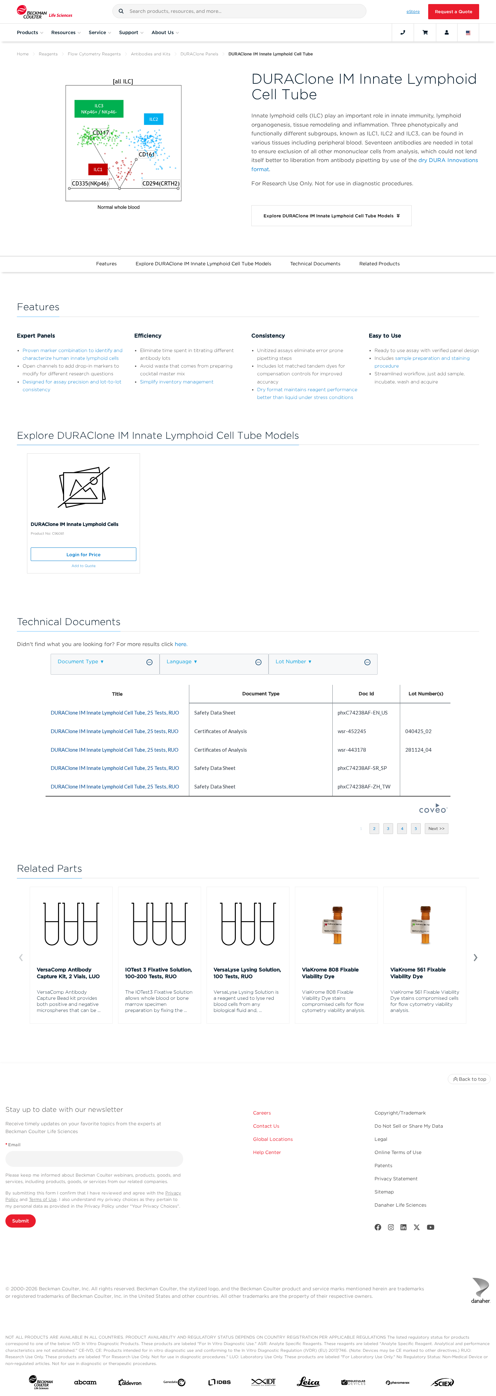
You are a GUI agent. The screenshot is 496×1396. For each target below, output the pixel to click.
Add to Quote (83, 566)
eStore (413, 11)
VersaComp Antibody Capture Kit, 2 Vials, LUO (68, 973)
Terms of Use (43, 1199)
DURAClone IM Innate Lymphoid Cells (74, 524)
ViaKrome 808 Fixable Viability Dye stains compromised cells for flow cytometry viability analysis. (333, 1001)
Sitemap (384, 1191)
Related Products (379, 263)
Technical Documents (315, 263)
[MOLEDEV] (353, 1384)
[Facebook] (378, 1229)
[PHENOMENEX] (397, 1383)
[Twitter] (416, 1229)
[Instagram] (391, 1229)
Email (13, 1144)
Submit (20, 1221)
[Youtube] (431, 1229)
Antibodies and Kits (150, 53)
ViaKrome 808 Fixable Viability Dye (330, 973)
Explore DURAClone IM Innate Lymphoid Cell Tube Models (203, 263)
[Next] (475, 956)
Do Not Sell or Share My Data (409, 1126)
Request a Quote (453, 11)
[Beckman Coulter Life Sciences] (44, 11)
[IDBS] (219, 1384)
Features (106, 263)
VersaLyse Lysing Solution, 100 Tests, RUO (247, 973)
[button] (121, 11)
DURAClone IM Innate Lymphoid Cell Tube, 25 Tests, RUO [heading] (115, 712)
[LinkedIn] (404, 1229)
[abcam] (85, 1384)
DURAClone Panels (199, 53)
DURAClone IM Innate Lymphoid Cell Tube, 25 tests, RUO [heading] (114, 731)
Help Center (267, 1152)
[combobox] (239, 11)
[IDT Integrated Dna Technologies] (263, 1383)
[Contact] (403, 32)
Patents (383, 1165)
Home (23, 53)
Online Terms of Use (398, 1152)
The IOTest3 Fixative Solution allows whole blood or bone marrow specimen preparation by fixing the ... (159, 1001)
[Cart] (425, 32)
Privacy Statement (396, 1178)
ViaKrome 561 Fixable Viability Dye (418, 973)
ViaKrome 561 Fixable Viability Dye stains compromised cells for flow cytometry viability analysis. (424, 1001)
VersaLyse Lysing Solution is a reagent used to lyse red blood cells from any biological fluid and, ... (246, 1001)
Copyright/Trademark (400, 1113)
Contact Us (266, 1126)
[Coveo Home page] (433, 811)
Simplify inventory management (177, 381)
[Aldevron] (129, 1384)
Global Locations (273, 1139)
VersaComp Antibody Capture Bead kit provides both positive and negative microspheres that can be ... (69, 1001)
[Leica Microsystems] (308, 1384)
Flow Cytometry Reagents (94, 53)
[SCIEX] (442, 1383)
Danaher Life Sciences (400, 1205)
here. (181, 644)
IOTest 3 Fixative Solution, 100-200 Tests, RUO (158, 973)
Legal (381, 1139)
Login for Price (83, 554)
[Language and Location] (468, 32)
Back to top (472, 1079)
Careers (262, 1113)
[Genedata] (174, 1384)
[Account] (446, 32)
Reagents (48, 53)
